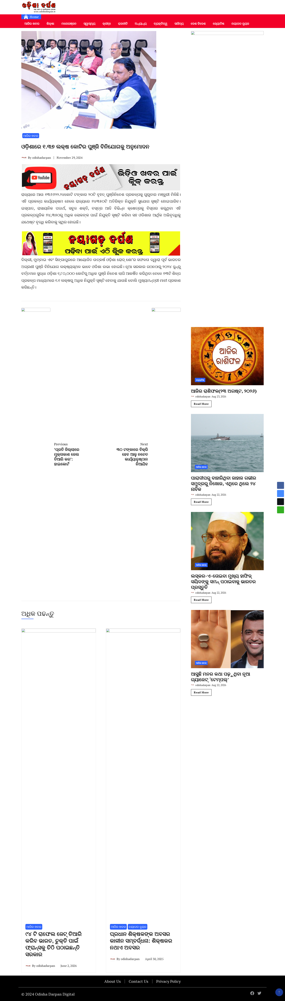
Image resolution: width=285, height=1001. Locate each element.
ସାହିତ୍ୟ (179, 23)
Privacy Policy (168, 981)
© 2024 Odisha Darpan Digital (48, 994)
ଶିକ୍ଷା (50, 23)
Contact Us (138, 981)
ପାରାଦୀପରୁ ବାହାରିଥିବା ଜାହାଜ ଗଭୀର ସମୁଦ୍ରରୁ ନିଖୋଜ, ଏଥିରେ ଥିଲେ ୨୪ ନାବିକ (223, 483)
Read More (201, 404)
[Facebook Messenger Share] (280, 493)
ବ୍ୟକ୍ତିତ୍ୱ (160, 23)
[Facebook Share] (280, 485)
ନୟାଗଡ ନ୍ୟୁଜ (240, 23)
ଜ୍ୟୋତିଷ (218, 23)
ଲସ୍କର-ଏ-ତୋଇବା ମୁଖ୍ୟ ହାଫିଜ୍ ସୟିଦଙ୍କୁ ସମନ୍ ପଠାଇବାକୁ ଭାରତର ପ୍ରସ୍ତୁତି (223, 581)
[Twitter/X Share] (280, 501)
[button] (280, 517)
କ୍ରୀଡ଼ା (107, 23)
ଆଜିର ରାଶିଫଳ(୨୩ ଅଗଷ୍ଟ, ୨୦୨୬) (224, 391)
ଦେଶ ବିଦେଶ (198, 23)
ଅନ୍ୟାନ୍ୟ (141, 23)
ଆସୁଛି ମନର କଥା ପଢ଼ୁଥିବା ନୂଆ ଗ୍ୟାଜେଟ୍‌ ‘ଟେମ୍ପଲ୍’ (220, 677)
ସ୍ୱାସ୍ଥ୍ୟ (89, 23)
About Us (112, 981)
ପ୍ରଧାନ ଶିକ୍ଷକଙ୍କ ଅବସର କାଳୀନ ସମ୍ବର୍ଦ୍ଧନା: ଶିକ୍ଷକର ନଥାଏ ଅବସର (141, 941)
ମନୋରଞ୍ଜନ (68, 23)
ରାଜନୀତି (123, 23)
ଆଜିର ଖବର (31, 23)
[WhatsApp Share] (280, 509)
